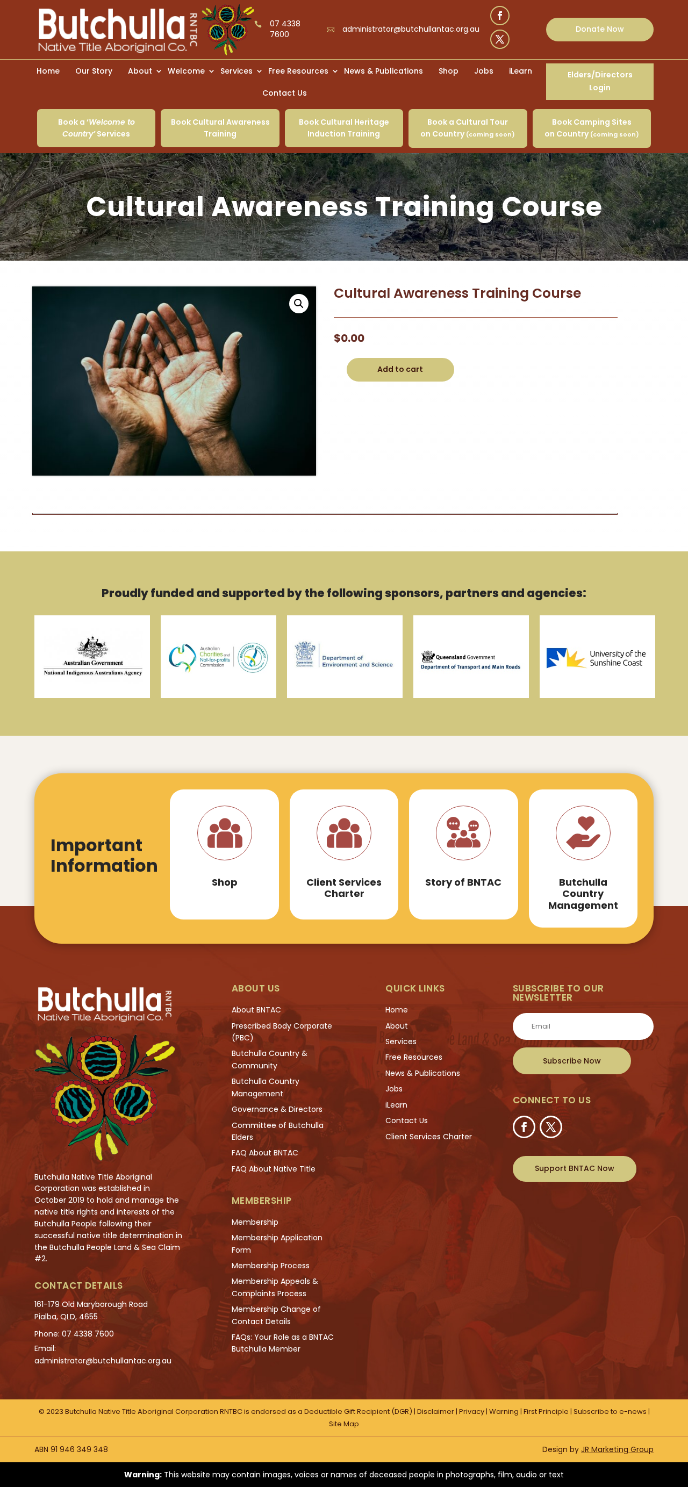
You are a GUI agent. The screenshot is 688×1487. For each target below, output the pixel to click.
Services (236, 71)
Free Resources (298, 71)
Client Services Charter (428, 1136)
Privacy (471, 1411)
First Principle (546, 1411)
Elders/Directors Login (600, 81)
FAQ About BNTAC (265, 1152)
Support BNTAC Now (574, 1168)
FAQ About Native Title (274, 1168)
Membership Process (271, 1265)
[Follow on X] (500, 39)
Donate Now (600, 29)
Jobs (483, 71)
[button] (299, 303)
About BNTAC (256, 1009)
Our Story (93, 71)
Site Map (344, 1424)
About (140, 71)
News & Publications (383, 71)
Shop (448, 71)
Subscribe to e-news (611, 1411)
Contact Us (284, 93)
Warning (504, 1411)
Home (48, 71)
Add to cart (400, 369)
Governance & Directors (277, 1109)
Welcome (186, 71)
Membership (255, 1222)
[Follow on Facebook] (500, 15)
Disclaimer (435, 1411)
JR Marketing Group (617, 1449)
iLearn (520, 71)
